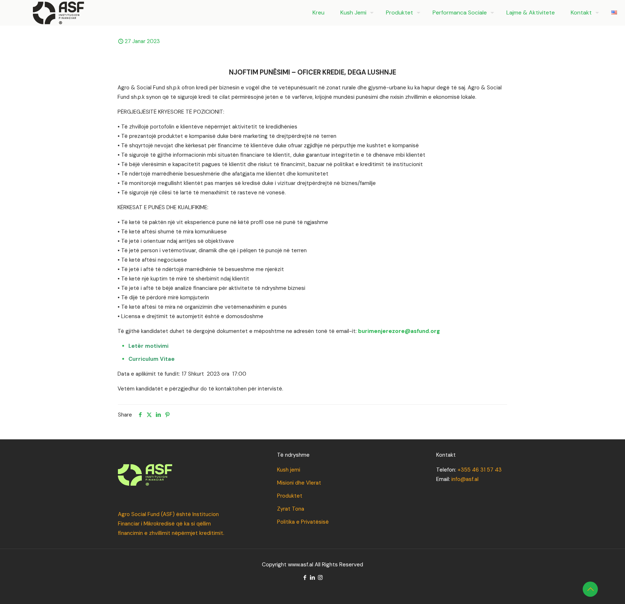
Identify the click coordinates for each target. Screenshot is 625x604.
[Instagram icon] (320, 577)
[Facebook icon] (305, 577)
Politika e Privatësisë (303, 521)
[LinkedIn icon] (312, 577)
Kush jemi (288, 469)
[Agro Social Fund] (58, 12)
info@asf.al (465, 479)
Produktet (289, 495)
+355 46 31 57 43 (480, 469)
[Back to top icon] (590, 589)
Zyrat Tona (290, 508)
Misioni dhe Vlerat (299, 482)
